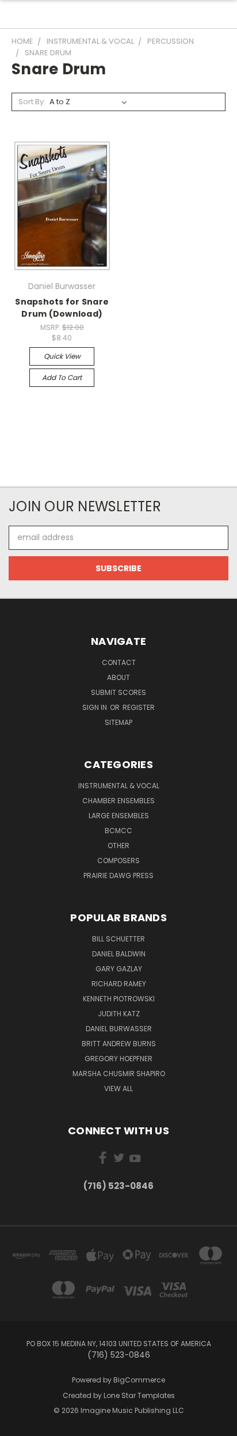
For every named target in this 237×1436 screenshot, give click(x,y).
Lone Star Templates (139, 1395)
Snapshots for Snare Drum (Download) (62, 308)
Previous (18, 1424)
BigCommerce (139, 1380)
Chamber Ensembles (118, 801)
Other (118, 845)
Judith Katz (119, 1014)
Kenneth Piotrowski (119, 999)
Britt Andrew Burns (119, 1043)
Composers (118, 860)
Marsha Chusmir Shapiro (118, 1073)
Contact (119, 662)
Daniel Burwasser (119, 1029)
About (118, 677)
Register (139, 707)
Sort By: (31, 101)
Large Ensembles (119, 815)
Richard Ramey (118, 984)
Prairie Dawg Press (118, 875)
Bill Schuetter (118, 939)
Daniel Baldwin (119, 954)
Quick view (62, 356)
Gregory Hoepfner (118, 1058)
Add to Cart (62, 377)
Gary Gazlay (118, 969)
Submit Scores (118, 692)
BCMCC (118, 830)
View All (118, 1088)
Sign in (95, 707)
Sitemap (118, 722)
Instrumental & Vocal (118, 786)
